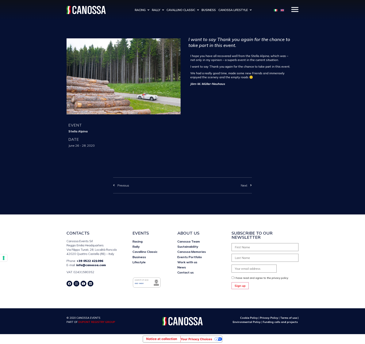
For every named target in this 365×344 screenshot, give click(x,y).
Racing (140, 10)
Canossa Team (188, 241)
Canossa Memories (191, 252)
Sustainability (187, 246)
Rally (156, 10)
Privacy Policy (269, 317)
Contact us (185, 272)
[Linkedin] (90, 283)
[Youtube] (83, 283)
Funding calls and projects (280, 322)
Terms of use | (289, 317)
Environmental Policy (247, 322)
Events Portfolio (189, 257)
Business (209, 10)
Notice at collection (161, 339)
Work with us (187, 262)
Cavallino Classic (181, 10)
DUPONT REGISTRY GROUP (96, 322)
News (181, 267)
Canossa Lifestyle (233, 10)
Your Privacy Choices (196, 339)
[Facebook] (69, 283)
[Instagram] (76, 283)
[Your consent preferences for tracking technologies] (3, 258)
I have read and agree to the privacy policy (261, 278)
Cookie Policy (249, 317)
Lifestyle (139, 262)
